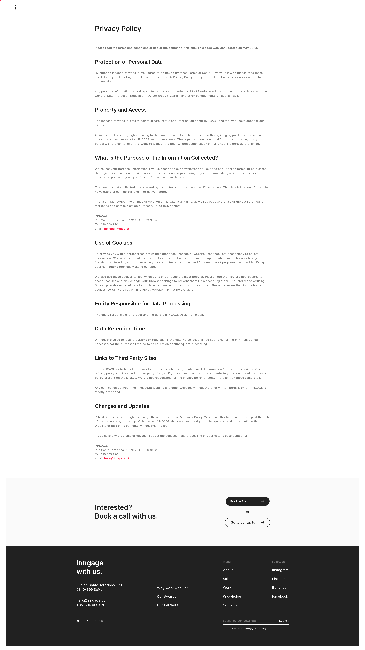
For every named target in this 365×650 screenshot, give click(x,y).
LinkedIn (279, 579)
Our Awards (166, 596)
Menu (349, 7)
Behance (279, 587)
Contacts (230, 605)
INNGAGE (15, 7)
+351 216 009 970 (90, 605)
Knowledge (232, 596)
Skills (227, 579)
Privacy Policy (260, 628)
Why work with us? (172, 588)
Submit (284, 620)
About (228, 570)
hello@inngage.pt (116, 228)
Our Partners (167, 605)
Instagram (280, 570)
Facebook (280, 596)
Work (227, 587)
